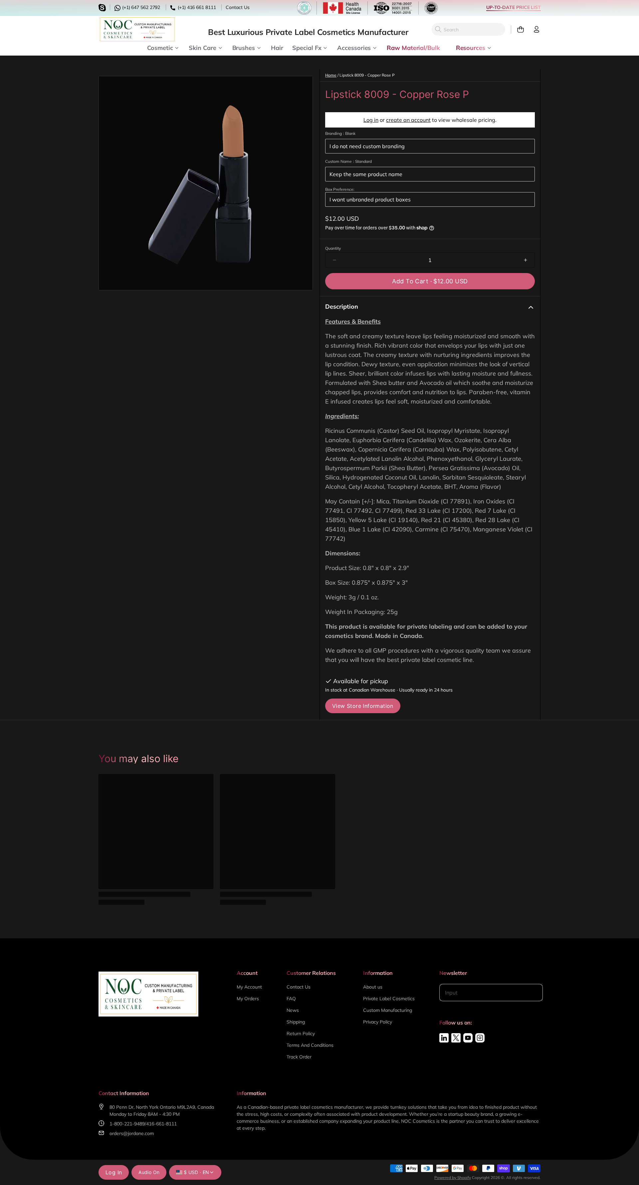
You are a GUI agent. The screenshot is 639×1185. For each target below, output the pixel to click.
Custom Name (348, 161)
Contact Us (237, 7)
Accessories (354, 47)
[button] (430, 281)
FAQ (291, 999)
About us (372, 987)
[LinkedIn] (444, 1037)
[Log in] (533, 29)
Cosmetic (160, 47)
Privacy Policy (377, 1022)
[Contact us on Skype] (103, 7)
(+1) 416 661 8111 (196, 7)
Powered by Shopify (452, 1177)
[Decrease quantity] (334, 260)
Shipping (296, 1022)
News (293, 1010)
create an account (408, 120)
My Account (249, 987)
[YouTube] (468, 1037)
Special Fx (306, 47)
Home (330, 75)
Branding (340, 133)
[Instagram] (480, 1037)
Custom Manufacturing (387, 1010)
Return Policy (301, 1034)
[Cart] (518, 29)
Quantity (333, 248)
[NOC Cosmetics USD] (137, 29)
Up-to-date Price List (513, 7)
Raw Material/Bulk (413, 47)
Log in (370, 120)
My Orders (248, 999)
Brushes (243, 47)
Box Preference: (339, 189)
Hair (277, 47)
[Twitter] (456, 1037)
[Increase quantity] (525, 260)
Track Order (299, 1057)
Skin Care (202, 47)
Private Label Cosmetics (389, 999)
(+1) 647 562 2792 (140, 7)
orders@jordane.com (131, 1133)
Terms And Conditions (310, 1045)
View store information (362, 706)
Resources (470, 47)
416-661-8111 (161, 1124)
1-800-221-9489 (127, 1124)
